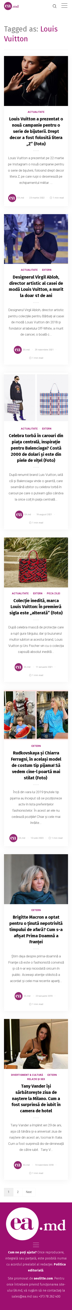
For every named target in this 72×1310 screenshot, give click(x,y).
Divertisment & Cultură (27, 1075)
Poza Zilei (53, 593)
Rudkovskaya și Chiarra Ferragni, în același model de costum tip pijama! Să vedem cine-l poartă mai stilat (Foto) (36, 765)
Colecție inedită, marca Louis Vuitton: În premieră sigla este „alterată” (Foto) (36, 607)
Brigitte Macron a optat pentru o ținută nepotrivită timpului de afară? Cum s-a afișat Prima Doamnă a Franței (36, 929)
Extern (46, 270)
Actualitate (36, 112)
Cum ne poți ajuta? (22, 1252)
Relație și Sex (36, 1079)
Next (29, 1192)
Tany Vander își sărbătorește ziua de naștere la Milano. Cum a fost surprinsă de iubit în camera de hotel (36, 1098)
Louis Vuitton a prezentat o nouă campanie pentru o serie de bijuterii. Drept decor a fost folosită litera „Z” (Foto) (36, 131)
